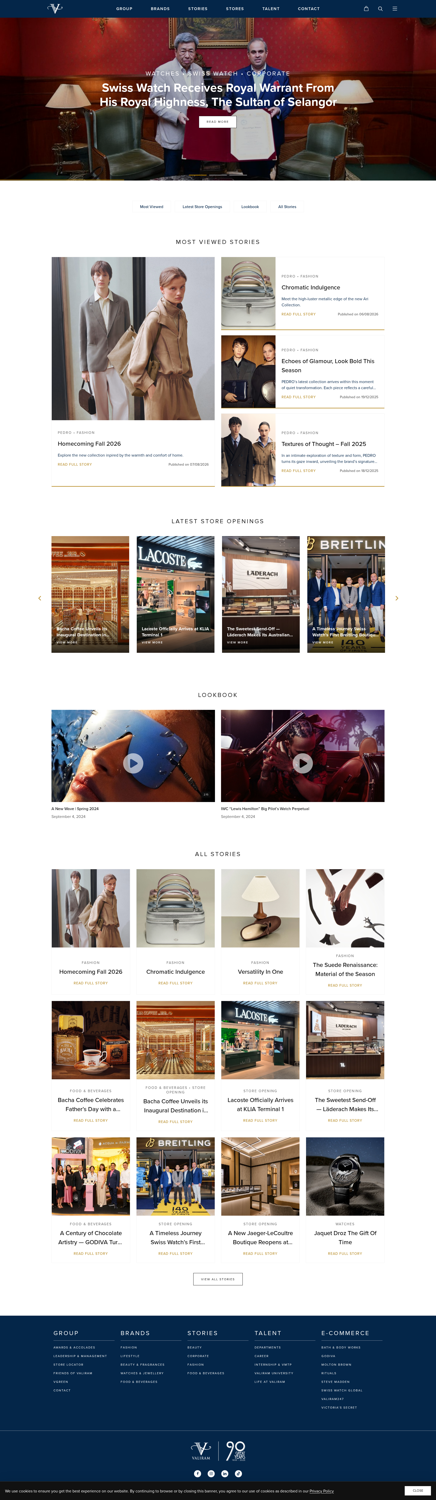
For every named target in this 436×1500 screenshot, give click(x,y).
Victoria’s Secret (339, 1408)
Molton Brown (336, 1365)
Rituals (329, 1373)
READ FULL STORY (75, 464)
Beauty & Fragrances (143, 1365)
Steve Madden (335, 1382)
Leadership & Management (80, 1356)
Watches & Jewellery (142, 1373)
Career (262, 1356)
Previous (40, 598)
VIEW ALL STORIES (218, 1279)
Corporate (198, 1356)
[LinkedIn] (224, 1473)
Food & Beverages (139, 1382)
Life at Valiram (270, 1382)
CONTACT (309, 9)
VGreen (60, 1382)
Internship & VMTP (273, 1365)
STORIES (198, 9)
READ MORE (218, 122)
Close (418, 1491)
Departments (268, 1347)
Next (396, 598)
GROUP (124, 9)
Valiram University (274, 1373)
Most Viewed (151, 206)
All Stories (287, 206)
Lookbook (250, 206)
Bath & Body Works (341, 1347)
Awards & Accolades (74, 1347)
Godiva (328, 1356)
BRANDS (160, 9)
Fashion (129, 1347)
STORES (235, 9)
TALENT (271, 9)
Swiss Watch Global (342, 1390)
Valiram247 (332, 1399)
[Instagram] (211, 1473)
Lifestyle (130, 1356)
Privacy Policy (322, 1491)
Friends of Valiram (73, 1373)
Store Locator (68, 1365)
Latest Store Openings (202, 206)
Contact (62, 1390)
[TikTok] (238, 1473)
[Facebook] (197, 1473)
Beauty (194, 1347)
